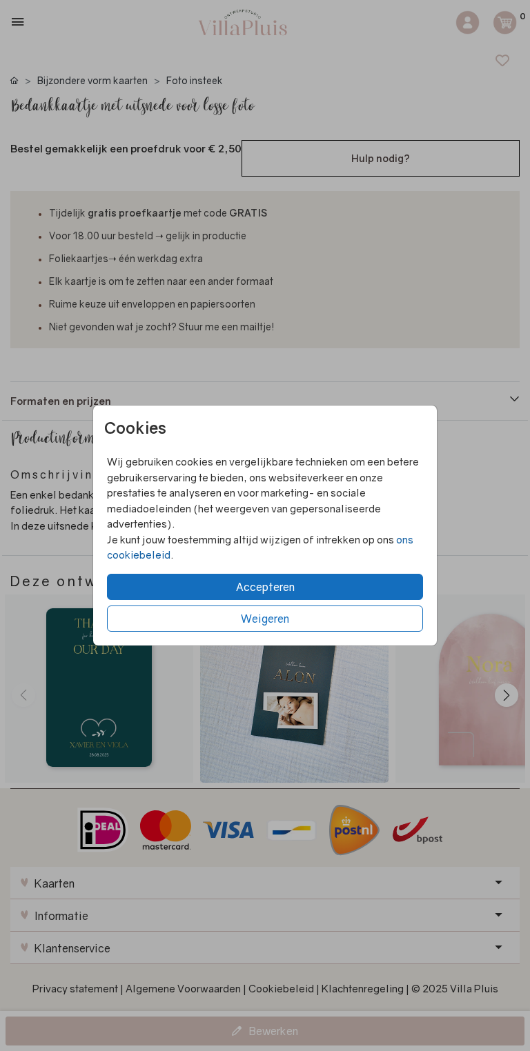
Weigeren (265, 618)
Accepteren (265, 587)
